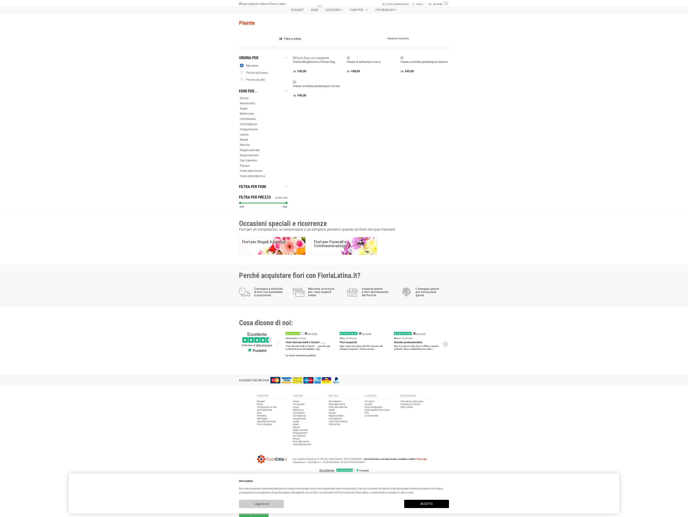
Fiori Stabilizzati (264, 410)
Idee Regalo (262, 418)
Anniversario (298, 404)
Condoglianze (299, 415)
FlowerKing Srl (312, 459)
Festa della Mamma (302, 444)
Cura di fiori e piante (338, 421)
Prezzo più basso (257, 72)
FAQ (367, 413)
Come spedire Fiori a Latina (377, 410)
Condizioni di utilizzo (410, 404)
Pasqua (296, 438)
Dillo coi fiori (334, 424)
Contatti (368, 404)
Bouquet (297, 10)
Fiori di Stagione (264, 424)
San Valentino (299, 436)
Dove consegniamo (373, 407)
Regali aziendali (336, 415)
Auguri (296, 407)
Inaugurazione (299, 418)
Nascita (296, 427)
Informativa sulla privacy (412, 401)
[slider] (240, 203)
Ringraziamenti (300, 433)
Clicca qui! (421, 459)
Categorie (333, 10)
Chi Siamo (369, 401)
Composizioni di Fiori (267, 407)
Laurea (296, 421)
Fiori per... (358, 10)
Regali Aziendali (300, 430)
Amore (296, 401)
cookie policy (349, 488)
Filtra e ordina (292, 38)
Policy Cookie (406, 407)
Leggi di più (261, 504)
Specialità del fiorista (266, 421)
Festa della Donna (301, 441)
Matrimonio (298, 410)
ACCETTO (427, 504)
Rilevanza (252, 65)
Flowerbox (261, 415)
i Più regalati (385, 10)
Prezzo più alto (255, 79)
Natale (296, 424)
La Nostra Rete (371, 415)
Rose (314, 10)
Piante (260, 404)
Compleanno (299, 413)
